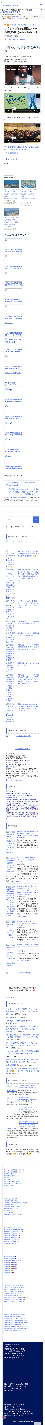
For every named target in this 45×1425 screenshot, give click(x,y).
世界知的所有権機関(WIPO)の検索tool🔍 (16, 1326)
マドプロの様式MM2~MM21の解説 (14, 1287)
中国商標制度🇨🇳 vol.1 (10, 1266)
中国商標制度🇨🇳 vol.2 (10, 1268)
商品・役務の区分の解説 (11, 1181)
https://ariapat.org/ (14, 762)
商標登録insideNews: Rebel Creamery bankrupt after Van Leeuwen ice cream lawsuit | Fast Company (27, 947)
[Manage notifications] (4, 1417)
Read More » (33, 847)
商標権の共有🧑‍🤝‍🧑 (9, 1185)
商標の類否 (7, 1178)
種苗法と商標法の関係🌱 (11, 1241)
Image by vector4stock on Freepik (19, 1411)
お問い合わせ (13, 767)
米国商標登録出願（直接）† (12, 1260)
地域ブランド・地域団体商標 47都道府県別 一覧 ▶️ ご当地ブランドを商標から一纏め (22, 1071)
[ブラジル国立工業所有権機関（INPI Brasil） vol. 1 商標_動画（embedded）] (11, 212)
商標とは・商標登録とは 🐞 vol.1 (19, 1021)
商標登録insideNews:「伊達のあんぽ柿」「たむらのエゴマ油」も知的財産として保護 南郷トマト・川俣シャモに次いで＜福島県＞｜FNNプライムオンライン (22, 1124)
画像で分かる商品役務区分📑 (13, 1183)
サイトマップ (22, 541)
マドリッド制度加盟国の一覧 (13, 1290)
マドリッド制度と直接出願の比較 (14, 1291)
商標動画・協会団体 (29, 25)
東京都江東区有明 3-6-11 (15, 1349)
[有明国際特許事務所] (22, 739)
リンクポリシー (21, 1405)
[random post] (12, 1086)
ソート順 (9, 527)
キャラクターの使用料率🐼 (12, 1235)
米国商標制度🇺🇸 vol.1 (10, 1262)
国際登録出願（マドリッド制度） (14, 1286)
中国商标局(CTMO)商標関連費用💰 (15, 1299)
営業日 (29, 760)
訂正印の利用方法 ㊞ (10, 1243)
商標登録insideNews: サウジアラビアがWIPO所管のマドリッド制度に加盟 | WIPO (28, 923)
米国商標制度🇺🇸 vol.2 (10, 1265)
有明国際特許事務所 (22, 749)
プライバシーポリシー (14, 1407)
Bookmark (9, 1416)
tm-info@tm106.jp (13, 1358)
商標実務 (9, 1017)
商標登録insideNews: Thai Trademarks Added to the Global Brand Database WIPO (22, 1099)
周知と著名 (7, 1180)
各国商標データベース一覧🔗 (13, 1293)
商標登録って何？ (9, 1174)
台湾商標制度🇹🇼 (9, 1272)
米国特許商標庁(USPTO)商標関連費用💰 (16, 1297)
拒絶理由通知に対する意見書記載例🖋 (15, 1203)
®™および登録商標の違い (12, 1199)
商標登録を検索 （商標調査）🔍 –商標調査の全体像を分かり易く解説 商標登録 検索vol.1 (22, 1028)
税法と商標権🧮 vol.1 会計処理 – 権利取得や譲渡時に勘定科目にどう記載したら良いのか (22, 1037)
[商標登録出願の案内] (9, 4)
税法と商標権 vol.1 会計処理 (12, 1228)
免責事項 (9, 1405)
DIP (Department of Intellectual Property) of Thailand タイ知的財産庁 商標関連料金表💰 (28, 553)
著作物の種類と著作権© (11, 1239)
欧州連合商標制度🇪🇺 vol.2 (12, 1259)
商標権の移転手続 (9, 1176)
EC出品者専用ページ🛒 (11, 1208)
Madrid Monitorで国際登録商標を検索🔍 (16, 1328)
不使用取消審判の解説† (11, 1201)
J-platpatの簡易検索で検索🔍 (12, 1317)
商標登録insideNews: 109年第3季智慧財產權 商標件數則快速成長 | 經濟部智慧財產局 (28, 647)
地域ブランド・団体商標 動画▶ (13, 1230)
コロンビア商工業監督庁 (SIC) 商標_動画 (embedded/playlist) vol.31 (28, 1109)
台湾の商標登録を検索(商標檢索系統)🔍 (16, 1322)
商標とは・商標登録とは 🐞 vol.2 (14, 1172)
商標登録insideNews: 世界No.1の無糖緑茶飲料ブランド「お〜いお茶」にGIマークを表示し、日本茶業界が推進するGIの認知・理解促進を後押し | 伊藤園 (27, 890)
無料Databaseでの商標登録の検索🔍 (15, 1315)
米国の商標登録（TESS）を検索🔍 (14, 1318)
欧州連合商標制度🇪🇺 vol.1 (12, 1257)
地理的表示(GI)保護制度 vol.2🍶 (13, 1234)
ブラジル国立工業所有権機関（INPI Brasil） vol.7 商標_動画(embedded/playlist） (11, 194)
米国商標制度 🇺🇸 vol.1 (14, 1065)
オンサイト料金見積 (14, 780)
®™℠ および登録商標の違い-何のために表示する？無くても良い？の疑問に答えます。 (22, 1045)
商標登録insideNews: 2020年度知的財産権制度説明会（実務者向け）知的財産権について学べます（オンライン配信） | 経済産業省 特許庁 (28, 679)
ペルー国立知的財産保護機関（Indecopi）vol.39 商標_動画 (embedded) (26, 860)
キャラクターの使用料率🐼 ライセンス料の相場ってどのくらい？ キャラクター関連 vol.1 (22, 1011)
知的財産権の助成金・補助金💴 (13, 1214)
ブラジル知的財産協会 (16, 40)
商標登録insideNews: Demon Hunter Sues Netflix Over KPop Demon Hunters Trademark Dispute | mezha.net (28, 833)
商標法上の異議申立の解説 (12, 1207)
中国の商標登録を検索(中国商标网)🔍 (15, 1320)
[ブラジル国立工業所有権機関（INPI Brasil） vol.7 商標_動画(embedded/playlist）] (11, 184)
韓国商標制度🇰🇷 (9, 1270)
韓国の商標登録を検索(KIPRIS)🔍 (14, 1324)
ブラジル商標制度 (11, 153)
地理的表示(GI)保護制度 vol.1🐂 (13, 1232)
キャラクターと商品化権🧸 (12, 1237)
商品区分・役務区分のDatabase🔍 (14, 1301)
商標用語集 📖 (8, 1210)
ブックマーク (12, 159)
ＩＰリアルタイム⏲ (10, 1212)
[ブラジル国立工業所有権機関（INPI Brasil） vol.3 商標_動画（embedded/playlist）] (28, 184)
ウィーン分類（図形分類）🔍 (13, 1330)
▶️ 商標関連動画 (13, 17)
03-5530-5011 (11, 1355)
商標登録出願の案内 (11, 12)
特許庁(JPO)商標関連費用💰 (12, 1295)
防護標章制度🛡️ (9, 1205)
